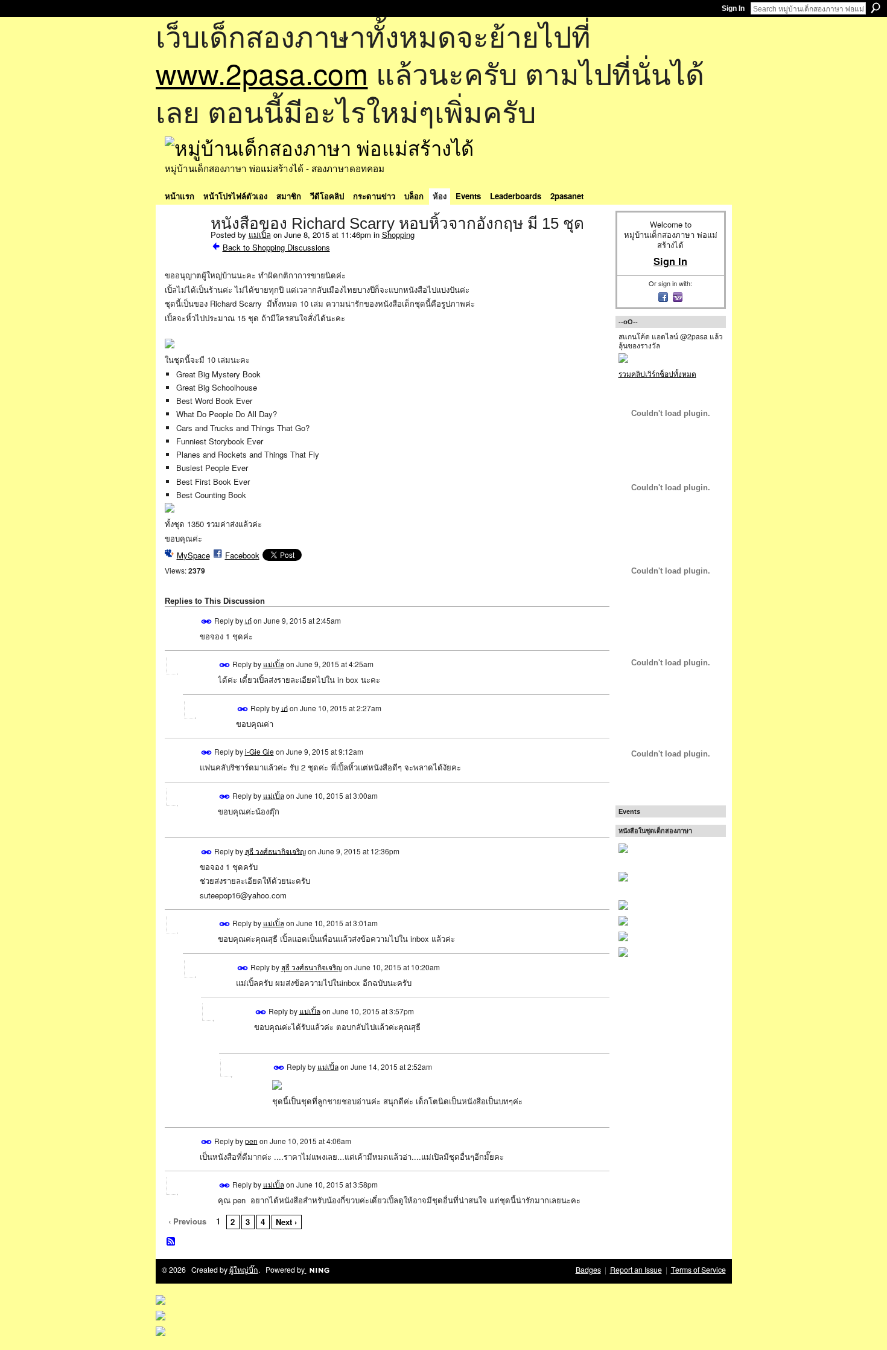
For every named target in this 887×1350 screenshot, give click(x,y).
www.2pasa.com (262, 73)
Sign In (733, 8)
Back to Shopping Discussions (276, 247)
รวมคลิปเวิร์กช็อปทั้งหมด (657, 373)
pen (251, 1140)
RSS (171, 1241)
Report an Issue (636, 1269)
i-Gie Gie (259, 751)
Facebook (242, 555)
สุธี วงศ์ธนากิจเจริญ (275, 850)
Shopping (398, 234)
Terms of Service (698, 1269)
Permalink (206, 621)
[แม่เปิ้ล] (184, 249)
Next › (286, 1221)
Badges (588, 1269)
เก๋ (248, 620)
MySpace (193, 555)
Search (875, 7)
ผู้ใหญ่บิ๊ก (243, 1269)
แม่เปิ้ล (260, 234)
